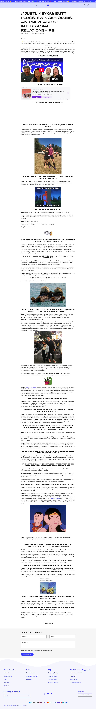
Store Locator (8, 676)
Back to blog (49, 623)
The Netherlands (75, 682)
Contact (6, 686)
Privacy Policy (52, 679)
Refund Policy (52, 676)
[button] (7, 5)
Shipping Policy (53, 673)
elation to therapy (31, 387)
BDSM (68, 373)
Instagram (29, 679)
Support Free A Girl (32, 676)
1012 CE (72, 676)
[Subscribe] (28, 696)
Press (5, 679)
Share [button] (23, 38)
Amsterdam (73, 679)
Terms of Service (53, 682)
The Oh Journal (30, 673)
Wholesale (7, 682)
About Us (7, 673)
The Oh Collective (12, 705)
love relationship (55, 498)
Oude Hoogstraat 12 (76, 673)
